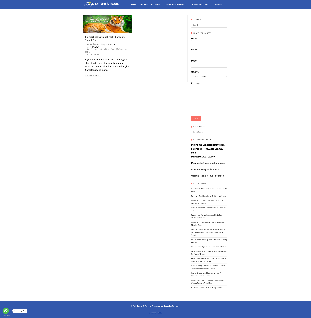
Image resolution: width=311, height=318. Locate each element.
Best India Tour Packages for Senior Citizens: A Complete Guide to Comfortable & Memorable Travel (208, 232)
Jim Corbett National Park (98, 49)
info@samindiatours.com (211, 163)
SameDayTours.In (172, 306)
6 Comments (93, 54)
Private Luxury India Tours (205, 169)
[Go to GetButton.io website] (6, 315)
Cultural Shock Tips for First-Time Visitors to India (209, 247)
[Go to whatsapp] (6, 311)
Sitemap (152, 313)
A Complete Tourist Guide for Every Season (206, 288)
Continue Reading (92, 75)
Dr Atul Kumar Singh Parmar (100, 44)
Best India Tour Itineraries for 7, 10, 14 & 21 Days (208, 196)
